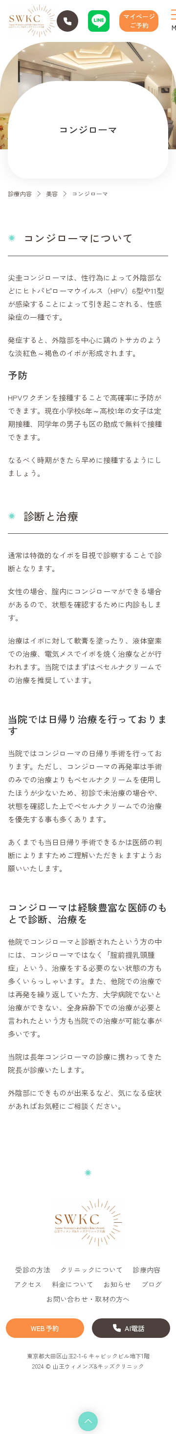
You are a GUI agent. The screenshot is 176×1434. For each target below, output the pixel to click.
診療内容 (20, 193)
